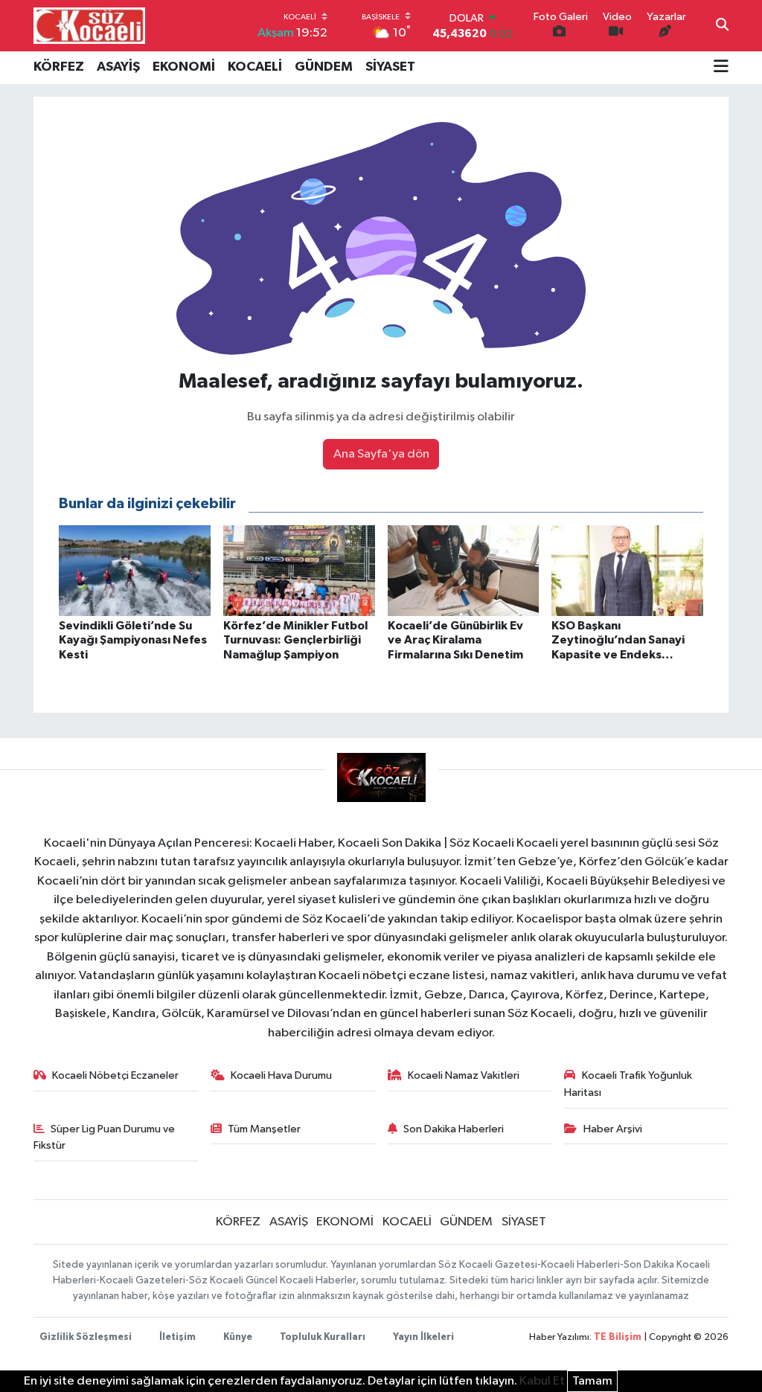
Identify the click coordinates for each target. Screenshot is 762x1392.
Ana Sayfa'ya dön (381, 454)
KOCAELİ (255, 67)
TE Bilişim (617, 1337)
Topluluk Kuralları (322, 1337)
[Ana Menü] (721, 67)
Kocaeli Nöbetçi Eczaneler (115, 1075)
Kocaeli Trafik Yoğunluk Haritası (628, 1083)
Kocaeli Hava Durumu (281, 1075)
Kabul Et (542, 1381)
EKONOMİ (184, 67)
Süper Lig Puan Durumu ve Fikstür (104, 1137)
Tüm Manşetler (264, 1129)
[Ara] (722, 26)
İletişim (177, 1337)
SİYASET (390, 67)
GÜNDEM (324, 67)
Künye (237, 1337)
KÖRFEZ (58, 67)
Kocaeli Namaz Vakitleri (463, 1075)
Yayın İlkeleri (423, 1337)
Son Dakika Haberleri (453, 1129)
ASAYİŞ (118, 67)
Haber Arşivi (612, 1129)
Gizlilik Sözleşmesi (85, 1337)
